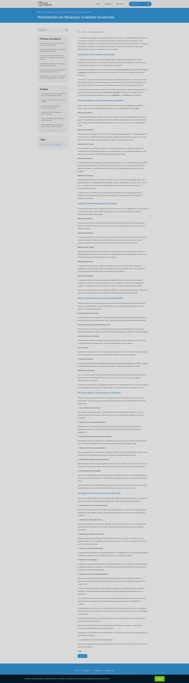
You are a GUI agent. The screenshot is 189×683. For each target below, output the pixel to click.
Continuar (160, 679)
